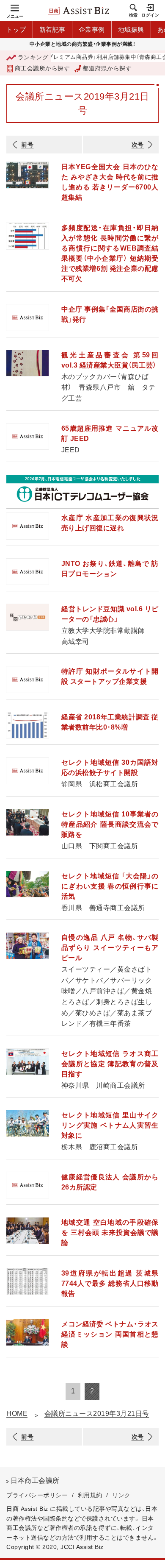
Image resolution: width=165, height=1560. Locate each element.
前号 (27, 144)
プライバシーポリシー (37, 1495)
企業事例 (92, 29)
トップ (16, 29)
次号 (138, 144)
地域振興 (131, 29)
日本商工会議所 (35, 1480)
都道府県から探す (107, 68)
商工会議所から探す (42, 68)
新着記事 (52, 29)
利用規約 (90, 1495)
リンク (121, 1495)
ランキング (33, 57)
